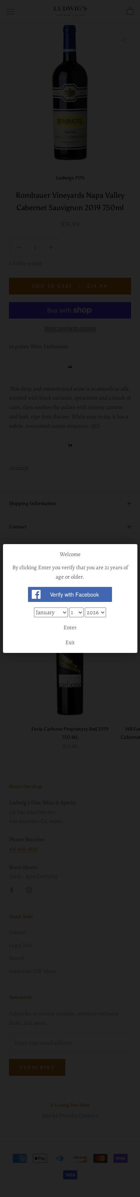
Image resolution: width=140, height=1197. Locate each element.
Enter (70, 627)
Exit (70, 642)
